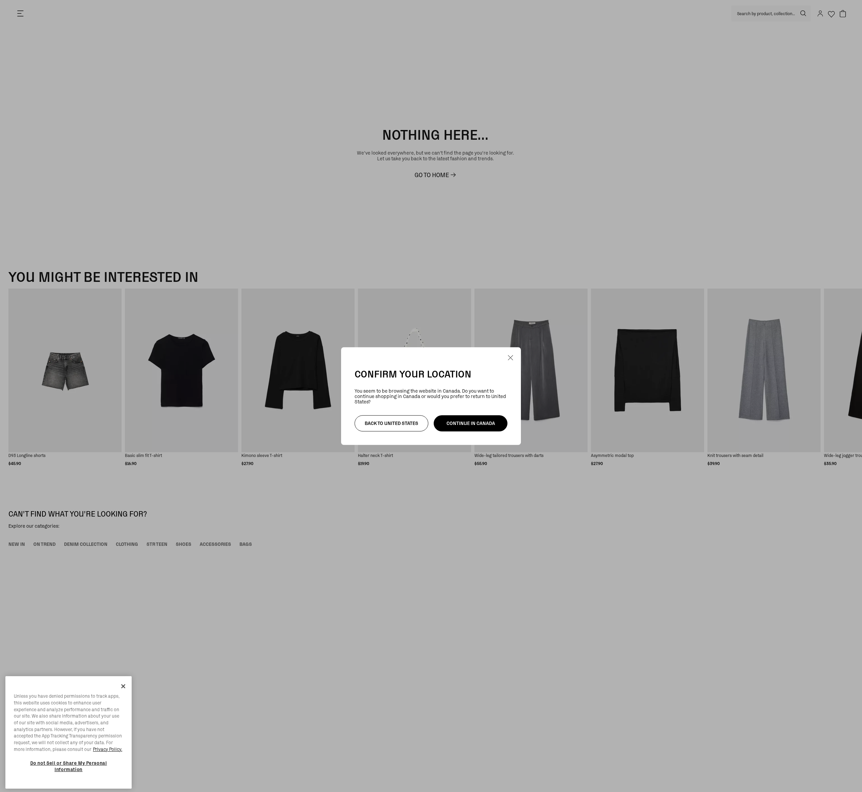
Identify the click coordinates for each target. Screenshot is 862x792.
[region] (68, 732)
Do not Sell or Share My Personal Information (68, 766)
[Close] (123, 686)
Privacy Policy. (107, 749)
